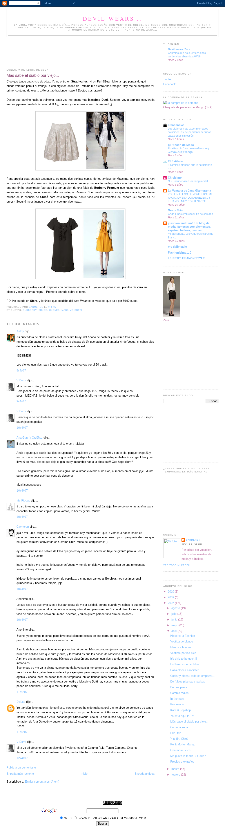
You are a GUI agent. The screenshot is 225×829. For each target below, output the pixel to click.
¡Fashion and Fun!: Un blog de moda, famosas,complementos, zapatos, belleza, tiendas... (189, 226)
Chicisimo (175, 177)
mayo (175, 625)
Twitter (167, 79)
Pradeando (177, 704)
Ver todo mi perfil (177, 565)
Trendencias (176, 125)
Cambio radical (179, 693)
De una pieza (178, 687)
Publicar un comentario (21, 767)
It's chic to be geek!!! (183, 658)
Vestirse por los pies (183, 653)
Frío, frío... (177, 733)
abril (174, 631)
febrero (176, 774)
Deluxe (20, 701)
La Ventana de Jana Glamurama (189, 190)
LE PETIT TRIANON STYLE (186, 258)
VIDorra (21, 380)
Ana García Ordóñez (29, 437)
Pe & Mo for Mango (182, 744)
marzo (175, 768)
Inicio (84, 773)
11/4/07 (22, 692)
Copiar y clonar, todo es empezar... (192, 675)
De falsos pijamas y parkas (187, 681)
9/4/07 (21, 370)
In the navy (177, 698)
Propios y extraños (182, 761)
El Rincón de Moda (181, 144)
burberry (30, 310)
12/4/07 (22, 758)
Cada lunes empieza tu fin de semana (190, 214)
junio (174, 619)
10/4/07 (22, 427)
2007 (171, 603)
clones (54, 310)
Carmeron (22, 526)
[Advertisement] (87, 49)
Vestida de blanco (181, 641)
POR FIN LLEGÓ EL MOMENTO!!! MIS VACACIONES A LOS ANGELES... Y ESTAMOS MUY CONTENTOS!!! (190, 198)
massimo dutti (72, 310)
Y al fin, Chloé (179, 738)
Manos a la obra (180, 647)
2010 (171, 591)
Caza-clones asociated (184, 670)
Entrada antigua (144, 773)
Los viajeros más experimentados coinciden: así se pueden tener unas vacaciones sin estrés (189, 132)
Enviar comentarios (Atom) (42, 781)
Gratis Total (175, 210)
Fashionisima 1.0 (179, 252)
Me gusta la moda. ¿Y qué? (188, 756)
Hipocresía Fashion (182, 635)
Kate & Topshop (180, 710)
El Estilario (175, 161)
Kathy (20, 331)
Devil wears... (112, 18)
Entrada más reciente (20, 773)
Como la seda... (180, 727)
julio (174, 613)
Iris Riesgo (23, 500)
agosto (176, 608)
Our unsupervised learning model (188, 181)
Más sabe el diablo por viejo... (189, 721)
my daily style (177, 246)
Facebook (169, 84)
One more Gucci (180, 750)
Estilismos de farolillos (184, 664)
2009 (171, 597)
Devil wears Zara (179, 49)
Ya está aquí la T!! (182, 715)
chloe (42, 310)
